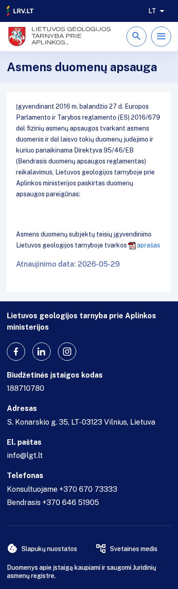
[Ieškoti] (136, 36)
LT (152, 11)
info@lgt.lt (25, 455)
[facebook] (16, 351)
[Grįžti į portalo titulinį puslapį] (20, 11)
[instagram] (67, 351)
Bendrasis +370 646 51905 (53, 502)
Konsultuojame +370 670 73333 (62, 489)
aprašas (148, 245)
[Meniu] (161, 36)
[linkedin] (41, 351)
